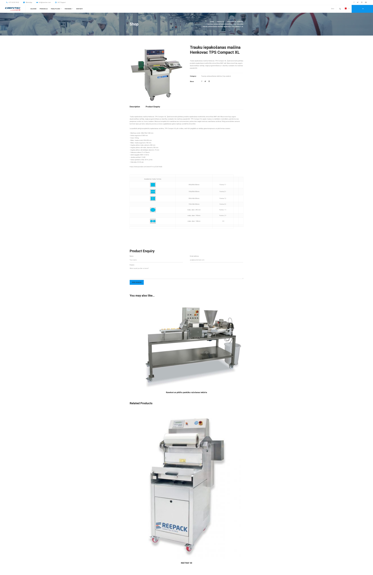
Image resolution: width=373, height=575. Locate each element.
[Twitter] (205, 81)
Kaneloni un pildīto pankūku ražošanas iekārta (186, 392)
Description (135, 106)
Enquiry (132, 265)
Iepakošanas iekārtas (235, 21)
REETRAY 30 (186, 563)
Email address (194, 256)
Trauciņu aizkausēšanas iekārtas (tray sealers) (224, 24)
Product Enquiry (153, 106)
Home (212, 21)
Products (220, 21)
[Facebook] (201, 81)
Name (131, 256)
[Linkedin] (209, 81)
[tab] (135, 107)
